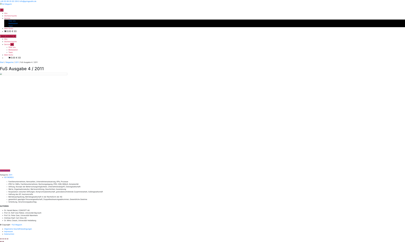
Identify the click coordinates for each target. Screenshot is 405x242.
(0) (12, 31)
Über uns (12, 21)
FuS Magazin (17, 225)
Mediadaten (13, 23)
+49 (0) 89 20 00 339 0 (9, 1)
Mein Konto (8, 28)
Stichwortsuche (10, 16)
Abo (5, 13)
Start (2, 62)
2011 (17, 62)
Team (10, 26)
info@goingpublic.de (28, 1)
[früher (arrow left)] (1, 241)
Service (7, 18)
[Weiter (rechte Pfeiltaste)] (3, 241)
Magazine (9, 62)
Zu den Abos (5, 171)
